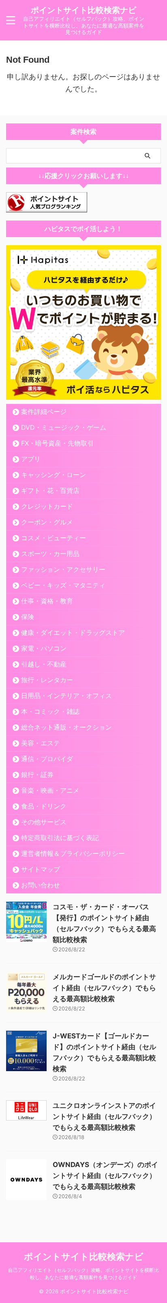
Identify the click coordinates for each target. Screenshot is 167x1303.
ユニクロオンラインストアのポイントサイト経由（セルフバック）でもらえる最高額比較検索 (104, 1116)
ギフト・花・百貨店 (50, 490)
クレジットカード (47, 506)
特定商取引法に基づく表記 (60, 838)
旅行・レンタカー (47, 680)
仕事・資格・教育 (47, 601)
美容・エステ (40, 743)
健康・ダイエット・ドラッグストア (73, 632)
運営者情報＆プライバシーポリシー (73, 853)
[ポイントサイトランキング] (46, 206)
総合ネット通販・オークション (66, 727)
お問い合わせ (40, 885)
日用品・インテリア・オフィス (66, 696)
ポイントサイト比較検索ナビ (83, 10)
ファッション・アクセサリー (63, 569)
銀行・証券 (37, 774)
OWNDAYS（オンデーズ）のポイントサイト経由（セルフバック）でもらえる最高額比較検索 (105, 1176)
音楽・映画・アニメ (50, 790)
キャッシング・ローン (53, 475)
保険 (27, 617)
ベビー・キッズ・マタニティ (63, 585)
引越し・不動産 (43, 664)
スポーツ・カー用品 (50, 554)
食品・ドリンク (43, 806)
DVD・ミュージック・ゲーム (63, 427)
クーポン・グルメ (47, 522)
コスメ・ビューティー (53, 538)
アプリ (31, 459)
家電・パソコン (43, 648)
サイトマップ (40, 869)
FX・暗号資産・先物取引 (57, 443)
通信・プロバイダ (47, 759)
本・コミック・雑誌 (50, 711)
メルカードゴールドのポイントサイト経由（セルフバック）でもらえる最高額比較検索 (104, 988)
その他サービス (43, 822)
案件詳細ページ (43, 411)
